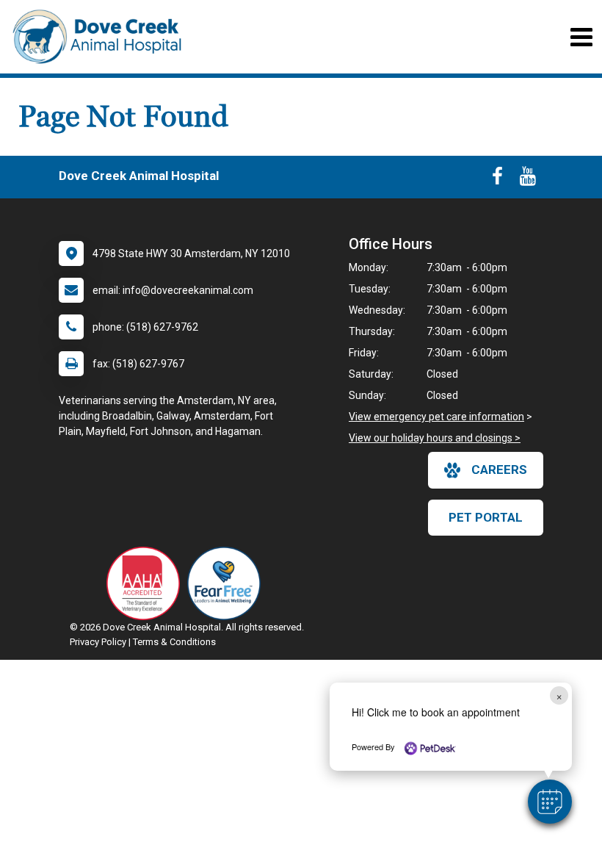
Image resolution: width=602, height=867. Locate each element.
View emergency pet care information (436, 416)
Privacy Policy (98, 641)
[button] (550, 802)
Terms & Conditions (174, 641)
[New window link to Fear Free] (227, 583)
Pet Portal (486, 517)
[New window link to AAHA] (146, 583)
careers (499, 469)
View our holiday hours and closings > (435, 438)
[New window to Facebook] (497, 179)
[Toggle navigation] (581, 37)
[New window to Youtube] (527, 179)
